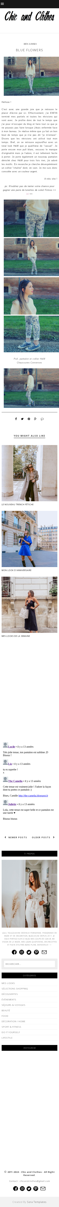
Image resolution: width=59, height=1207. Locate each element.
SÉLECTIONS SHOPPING (15, 988)
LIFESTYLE (7, 1037)
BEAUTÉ (6, 1010)
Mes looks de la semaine (16, 636)
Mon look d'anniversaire (16, 570)
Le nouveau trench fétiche (18, 504)
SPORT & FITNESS (11, 1026)
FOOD (5, 1015)
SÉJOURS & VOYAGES (13, 1004)
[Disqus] (29, 697)
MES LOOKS (30, 43)
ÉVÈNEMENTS (9, 999)
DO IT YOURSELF (11, 1032)
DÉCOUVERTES (10, 994)
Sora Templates (37, 1202)
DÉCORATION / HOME (13, 1021)
